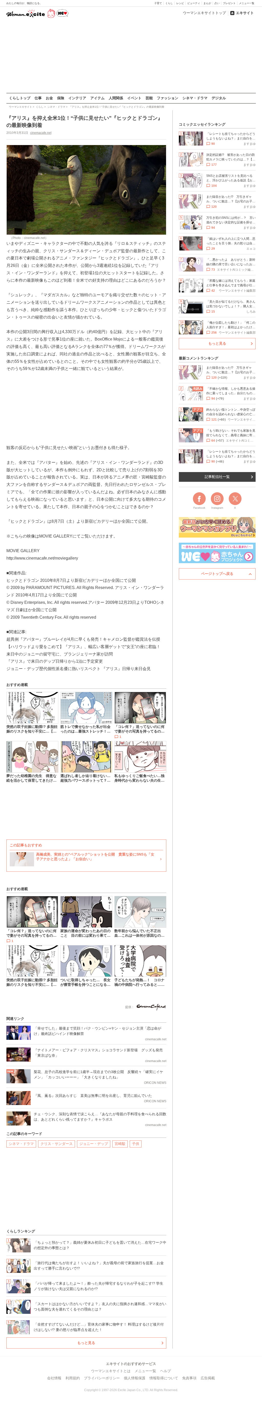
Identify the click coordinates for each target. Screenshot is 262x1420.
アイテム (97, 98)
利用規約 (73, 1378)
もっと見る (86, 1343)
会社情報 (54, 1378)
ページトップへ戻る (217, 574)
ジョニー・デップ (93, 1144)
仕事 (38, 98)
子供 (135, 1144)
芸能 (149, 98)
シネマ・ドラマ (195, 98)
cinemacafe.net (40, 133)
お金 (49, 98)
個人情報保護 (134, 1378)
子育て (158, 3)
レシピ (180, 3)
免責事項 (189, 1378)
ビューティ (193, 3)
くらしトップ (19, 98)
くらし (169, 3)
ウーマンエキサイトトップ (204, 13)
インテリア (77, 98)
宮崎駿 (120, 1144)
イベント (134, 98)
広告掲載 (208, 1378)
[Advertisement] (131, 56)
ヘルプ (165, 1371)
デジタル (219, 98)
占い (217, 3)
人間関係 (116, 98)
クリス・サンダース (56, 1144)
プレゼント (229, 3)
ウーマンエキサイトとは (110, 1371)
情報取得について (163, 1378)
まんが (207, 3)
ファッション (167, 98)
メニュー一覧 (246, 3)
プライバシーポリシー (102, 1378)
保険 (60, 98)
